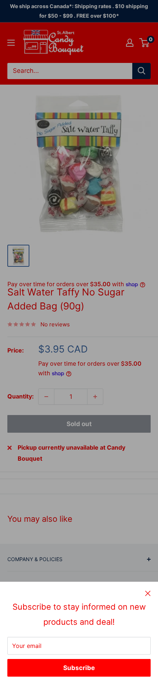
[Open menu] (11, 43)
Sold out (79, 424)
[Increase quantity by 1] (95, 396)
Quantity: (20, 396)
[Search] (141, 71)
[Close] (148, 593)
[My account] (129, 43)
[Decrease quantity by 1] (46, 396)
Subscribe (79, 667)
